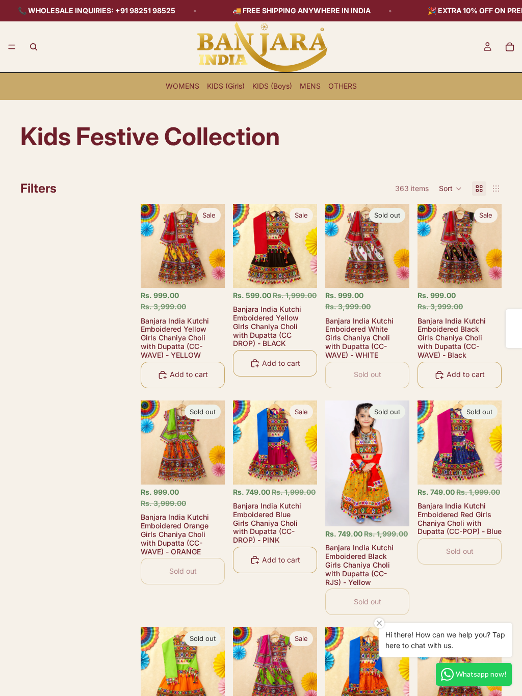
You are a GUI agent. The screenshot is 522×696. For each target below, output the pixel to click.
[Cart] (510, 47)
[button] (450, 188)
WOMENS (182, 86)
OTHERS (342, 86)
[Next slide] (213, 245)
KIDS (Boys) (272, 86)
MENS (310, 86)
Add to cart (189, 374)
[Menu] (11, 47)
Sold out (367, 374)
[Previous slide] (152, 245)
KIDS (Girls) (226, 86)
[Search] (33, 47)
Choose (217, 271)
